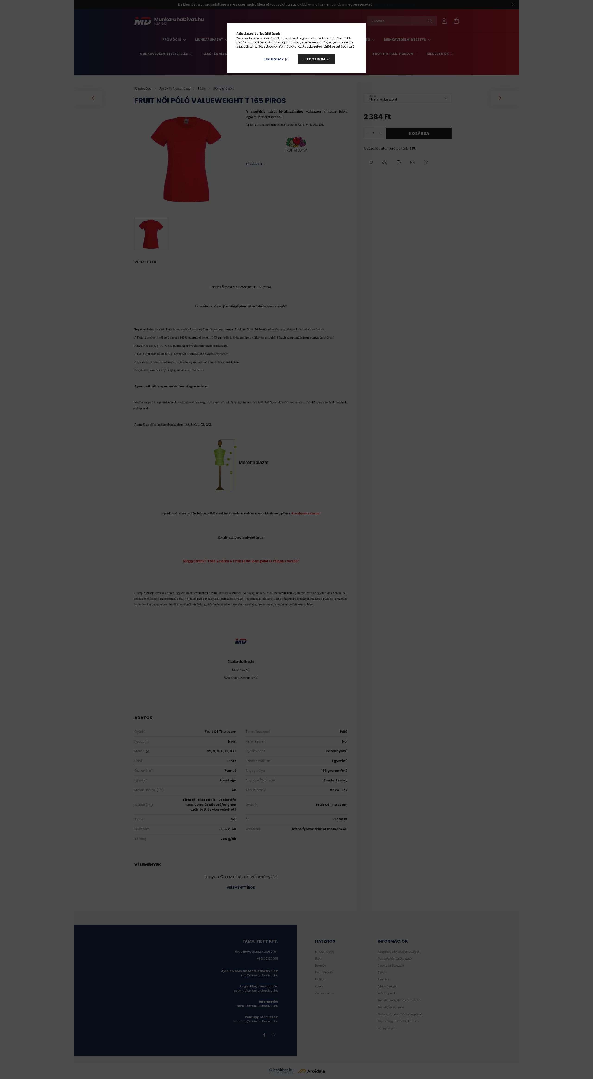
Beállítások (273, 59)
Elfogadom (314, 59)
